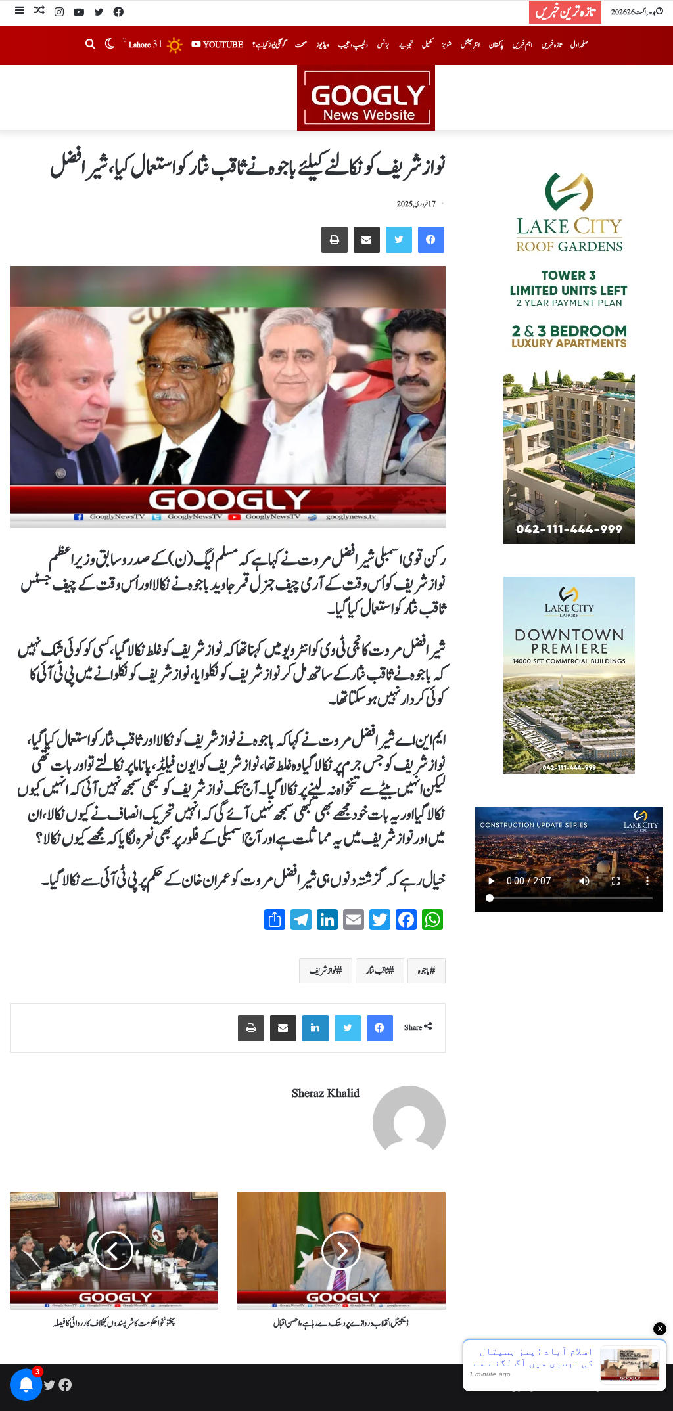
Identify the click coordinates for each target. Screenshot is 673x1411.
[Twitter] (98, 13)
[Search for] (90, 45)
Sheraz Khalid (326, 1094)
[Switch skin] (110, 45)
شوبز (447, 45)
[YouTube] (79, 13)
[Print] (334, 240)
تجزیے (406, 45)
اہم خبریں (522, 45)
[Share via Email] (367, 240)
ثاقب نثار (377, 971)
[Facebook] (118, 13)
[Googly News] (336, 98)
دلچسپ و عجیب (353, 45)
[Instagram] (59, 13)
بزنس (383, 45)
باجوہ (424, 971)
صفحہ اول (579, 45)
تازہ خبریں (551, 45)
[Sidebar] (20, 12)
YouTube (222, 45)
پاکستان (496, 45)
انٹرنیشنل (470, 45)
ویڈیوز (322, 45)
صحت (301, 45)
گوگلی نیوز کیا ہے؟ (269, 45)
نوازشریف (323, 971)
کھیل (427, 45)
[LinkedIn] (315, 1028)
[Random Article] (39, 12)
